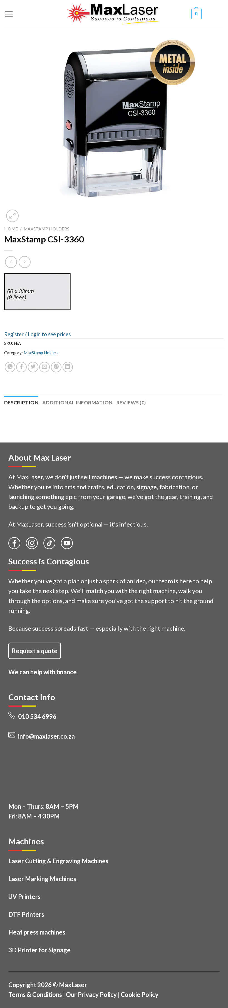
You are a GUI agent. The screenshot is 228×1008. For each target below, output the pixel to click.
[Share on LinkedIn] (68, 367)
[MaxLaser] (114, 14)
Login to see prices (49, 334)
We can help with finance (42, 672)
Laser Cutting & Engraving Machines (58, 861)
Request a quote (35, 651)
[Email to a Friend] (44, 367)
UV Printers (24, 896)
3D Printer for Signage (39, 950)
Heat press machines (36, 932)
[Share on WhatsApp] (10, 367)
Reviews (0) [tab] (131, 402)
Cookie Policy (139, 994)
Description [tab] (21, 402)
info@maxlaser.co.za (46, 736)
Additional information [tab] (77, 402)
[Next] (28, 212)
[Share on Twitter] (33, 367)
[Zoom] (12, 216)
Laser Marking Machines (42, 878)
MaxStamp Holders (46, 228)
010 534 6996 (37, 716)
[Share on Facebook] (21, 367)
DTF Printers (26, 914)
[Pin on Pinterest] (56, 367)
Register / (16, 334)
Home (11, 228)
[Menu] (9, 14)
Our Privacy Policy (91, 994)
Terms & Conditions (35, 994)
